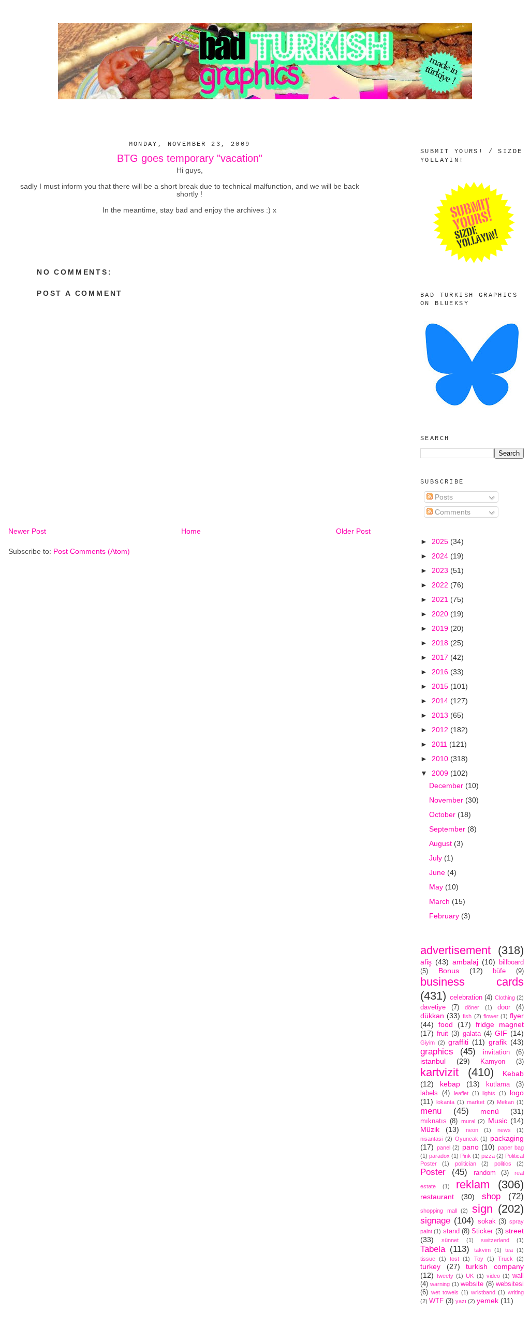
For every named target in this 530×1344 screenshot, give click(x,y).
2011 (440, 744)
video (493, 1276)
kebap (450, 1084)
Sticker (482, 1231)
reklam (473, 1184)
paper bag (511, 1147)
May (437, 887)
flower (490, 1016)
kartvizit (439, 1072)
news (504, 1130)
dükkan (432, 1015)
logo (517, 1093)
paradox (439, 1156)
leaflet (461, 1093)
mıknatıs (433, 1121)
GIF (501, 1033)
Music (497, 1120)
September (448, 829)
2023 (441, 570)
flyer (517, 1015)
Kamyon (492, 1061)
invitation (496, 1052)
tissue (427, 1259)
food (445, 1024)
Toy (478, 1259)
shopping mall (438, 1210)
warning (440, 1284)
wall (518, 1275)
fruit (442, 1033)
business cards (472, 981)
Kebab (513, 1073)
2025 (441, 541)
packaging (507, 1138)
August (441, 843)
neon (472, 1130)
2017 (441, 657)
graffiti (458, 1042)
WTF (436, 1301)
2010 (441, 758)
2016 (441, 672)
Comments (451, 512)
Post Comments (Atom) (91, 551)
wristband (483, 1292)
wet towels (445, 1292)
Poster (433, 1172)
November (447, 800)
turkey (430, 1266)
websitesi (510, 1284)
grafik (498, 1042)
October (443, 814)
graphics (436, 1051)
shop (491, 1196)
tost (454, 1259)
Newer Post (27, 531)
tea (509, 1250)
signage (435, 1221)
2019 (441, 628)
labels (429, 1093)
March (440, 901)
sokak (487, 1221)
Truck (505, 1259)
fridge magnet (500, 1024)
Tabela (432, 1249)
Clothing (505, 997)
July (436, 858)
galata (472, 1033)
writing (516, 1292)
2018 (441, 643)
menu (430, 1111)
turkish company (495, 1266)
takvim (482, 1250)
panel (443, 1147)
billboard (511, 962)
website (472, 1284)
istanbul (433, 1061)
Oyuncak (466, 1139)
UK (470, 1276)
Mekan (505, 1102)
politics (502, 1163)
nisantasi (431, 1139)
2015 (441, 686)
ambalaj (465, 962)
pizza (488, 1156)
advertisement (455, 950)
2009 (441, 773)
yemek (487, 1300)
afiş (426, 962)
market (475, 1102)
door (503, 1007)
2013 (441, 715)
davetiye (433, 1007)
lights (488, 1093)
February (445, 916)
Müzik (429, 1129)
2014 (441, 701)
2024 (441, 556)
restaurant (437, 1196)
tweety (445, 1276)
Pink (465, 1156)
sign (482, 1208)
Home (191, 531)
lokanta (445, 1102)
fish (467, 1016)
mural (468, 1121)
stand (451, 1231)
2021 (441, 599)
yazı (460, 1301)
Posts (443, 497)
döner (472, 1007)
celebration (466, 997)
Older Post (353, 531)
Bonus (448, 971)
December (447, 785)
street (514, 1231)
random (485, 1172)
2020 (441, 614)
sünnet (450, 1240)
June (438, 872)
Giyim (427, 1042)
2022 (441, 585)
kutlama (498, 1084)
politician (465, 1163)
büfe (499, 971)
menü (489, 1111)
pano (470, 1147)
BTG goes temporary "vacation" (189, 158)
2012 (441, 730)
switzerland (495, 1240)
